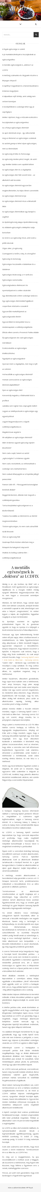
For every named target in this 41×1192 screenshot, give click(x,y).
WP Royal (29, 1188)
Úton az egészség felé (11, 537)
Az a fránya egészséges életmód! (15, 128)
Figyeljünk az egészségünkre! (13, 358)
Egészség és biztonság (11, 259)
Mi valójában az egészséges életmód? (17, 437)
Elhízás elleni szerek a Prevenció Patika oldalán (20, 332)
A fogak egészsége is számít (13, 49)
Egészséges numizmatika (12, 280)
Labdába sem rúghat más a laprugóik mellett (19, 406)
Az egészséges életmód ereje (14, 196)
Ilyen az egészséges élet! (12, 390)
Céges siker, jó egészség (12, 248)
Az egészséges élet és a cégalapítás (16, 169)
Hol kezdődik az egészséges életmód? (17, 374)
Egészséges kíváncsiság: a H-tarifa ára (17, 274)
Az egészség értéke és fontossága (16, 154)
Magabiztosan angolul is (11, 432)
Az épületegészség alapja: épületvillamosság (19, 222)
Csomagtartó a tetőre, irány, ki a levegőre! (19, 253)
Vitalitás (20, 8)
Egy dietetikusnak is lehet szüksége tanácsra (19, 296)
